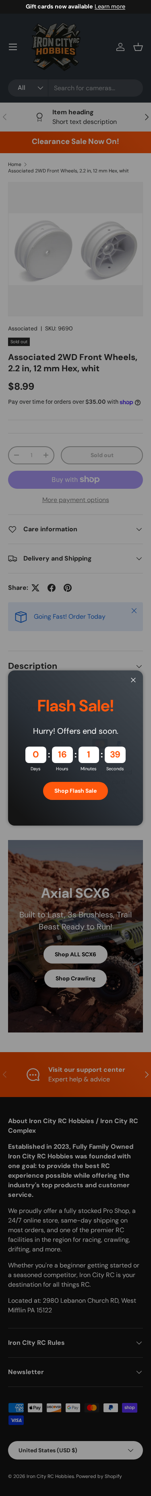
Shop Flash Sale (75, 790)
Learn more (110, 6)
